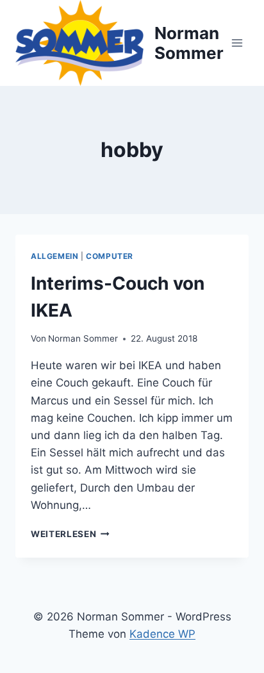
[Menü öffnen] (237, 43)
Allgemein (54, 256)
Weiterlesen (70, 534)
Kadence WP (162, 633)
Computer (109, 256)
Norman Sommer (83, 338)
